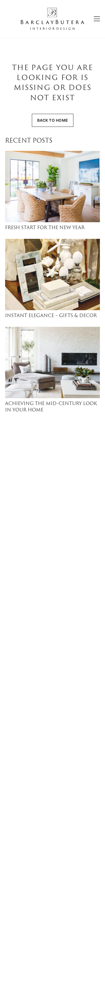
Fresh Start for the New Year (45, 228)
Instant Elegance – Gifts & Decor (51, 316)
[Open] (97, 19)
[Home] (52, 19)
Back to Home (52, 120)
